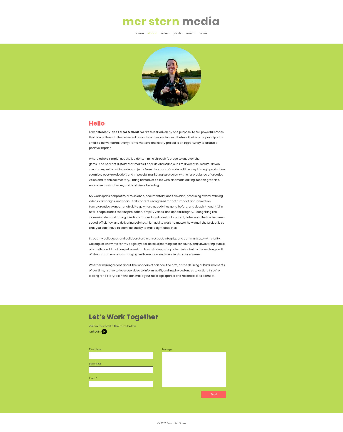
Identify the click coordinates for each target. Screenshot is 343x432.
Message (167, 349)
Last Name (95, 363)
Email (92, 378)
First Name (95, 349)
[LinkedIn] (104, 331)
